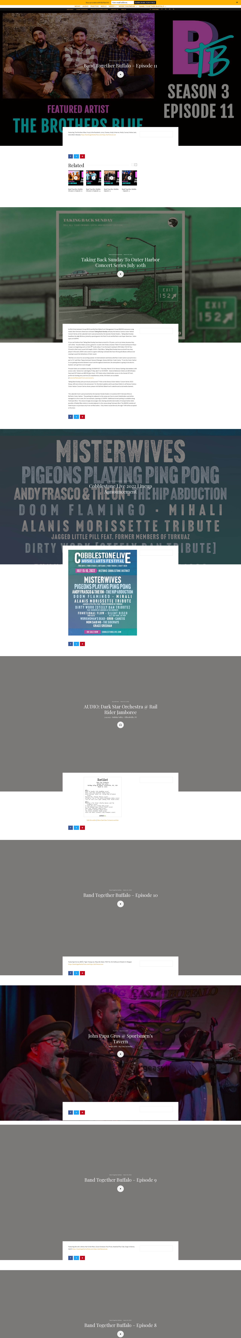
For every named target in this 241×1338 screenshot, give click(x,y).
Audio (85, 6)
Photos (95, 6)
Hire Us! (123, 9)
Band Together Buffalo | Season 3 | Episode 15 (75, 190)
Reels (103, 6)
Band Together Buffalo (151, 6)
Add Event (70, 9)
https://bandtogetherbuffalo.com (91, 135)
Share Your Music (82, 9)
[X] (166, 9)
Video (111, 6)
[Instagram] (170, 9)
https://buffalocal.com (109, 135)
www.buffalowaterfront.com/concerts (82, 378)
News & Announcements (115, 254)
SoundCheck (115, 701)
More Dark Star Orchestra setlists (108, 820)
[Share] (70, 156)
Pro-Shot (115, 1031)
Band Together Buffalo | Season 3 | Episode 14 (93, 190)
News (77, 6)
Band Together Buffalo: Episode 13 (111, 190)
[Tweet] (76, 156)
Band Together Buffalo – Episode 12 (129, 190)
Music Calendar (127, 6)
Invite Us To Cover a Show (99, 9)
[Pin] (82, 156)
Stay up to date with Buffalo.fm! (97, 3)
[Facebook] (162, 9)
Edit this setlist (91, 820)
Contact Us (114, 9)
